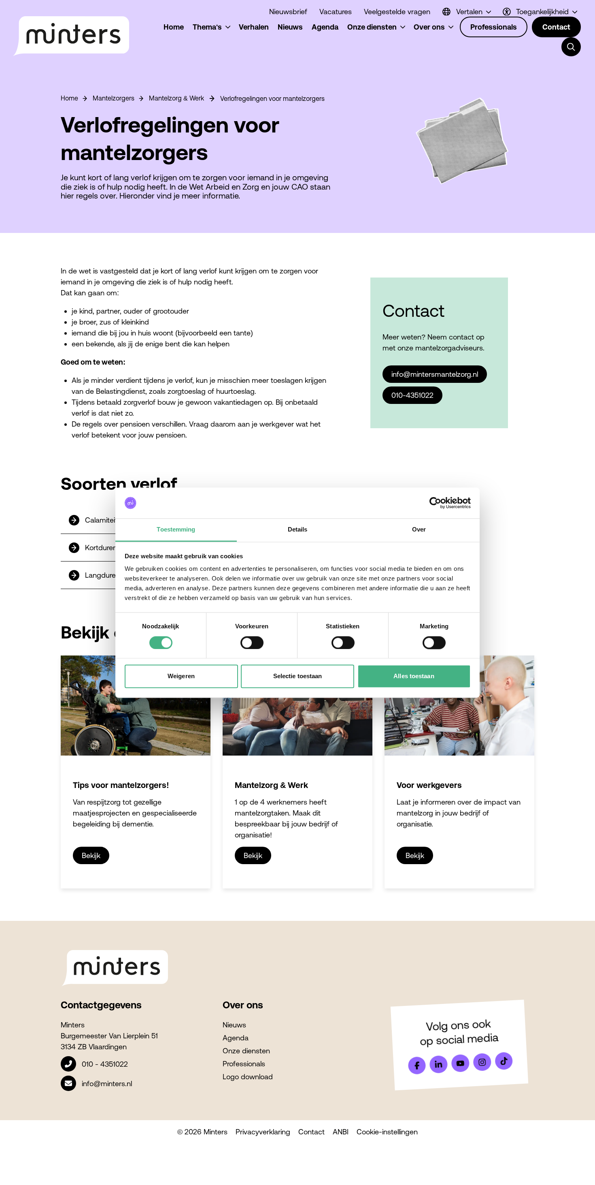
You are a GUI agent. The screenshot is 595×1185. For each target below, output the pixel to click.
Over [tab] (419, 529)
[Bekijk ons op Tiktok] (504, 1061)
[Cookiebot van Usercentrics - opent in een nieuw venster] (435, 503)
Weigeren (181, 676)
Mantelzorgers (113, 98)
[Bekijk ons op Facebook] (417, 1065)
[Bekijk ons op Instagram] (482, 1062)
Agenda (236, 1037)
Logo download (248, 1076)
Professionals (244, 1063)
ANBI (340, 1131)
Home (69, 98)
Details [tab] (298, 529)
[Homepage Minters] (70, 36)
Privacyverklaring (263, 1131)
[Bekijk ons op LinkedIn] (438, 1064)
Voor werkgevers (429, 785)
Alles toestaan (413, 676)
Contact (311, 1131)
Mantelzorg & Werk (176, 98)
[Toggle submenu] (571, 47)
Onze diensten (246, 1050)
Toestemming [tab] (176, 529)
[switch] (252, 642)
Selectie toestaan (297, 676)
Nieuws (234, 1025)
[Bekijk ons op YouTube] (460, 1063)
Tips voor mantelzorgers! (121, 785)
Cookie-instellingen (387, 1131)
